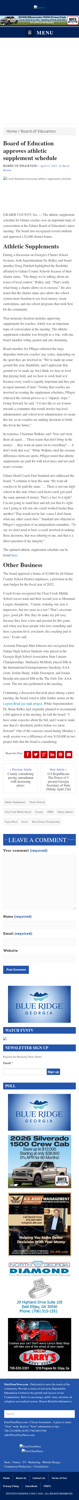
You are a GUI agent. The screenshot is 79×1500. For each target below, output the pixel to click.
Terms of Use (59, 1478)
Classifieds (31, 1486)
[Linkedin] (52, 754)
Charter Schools (37, 802)
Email (18, 934)
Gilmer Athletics (65, 811)
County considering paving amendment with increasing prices (21, 779)
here (14, 555)
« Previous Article (21, 769)
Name (17, 917)
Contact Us (38, 1478)
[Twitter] (35, 754)
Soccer (24, 821)
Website (10, 951)
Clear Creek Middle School (18, 811)
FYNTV (47, 1486)
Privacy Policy (11, 1486)
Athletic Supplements (15, 802)
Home (11, 131)
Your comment (25, 851)
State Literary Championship (46, 821)
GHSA (50, 811)
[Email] (68, 754)
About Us (21, 1478)
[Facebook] (27, 754)
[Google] (44, 754)
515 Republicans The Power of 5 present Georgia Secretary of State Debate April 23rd (58, 781)
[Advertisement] (39, 80)
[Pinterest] (60, 754)
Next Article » (58, 769)
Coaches (39, 811)
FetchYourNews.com (16, 1422)
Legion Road (11, 821)
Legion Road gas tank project (22, 703)
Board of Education (38, 131)
